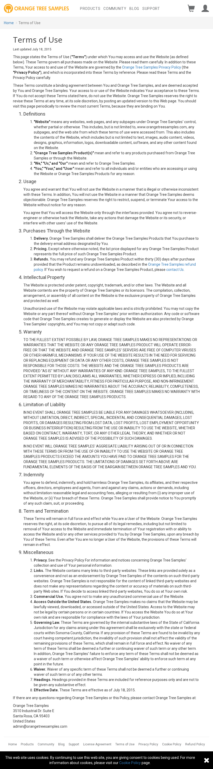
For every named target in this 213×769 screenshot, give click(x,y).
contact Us (175, 270)
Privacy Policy (148, 744)
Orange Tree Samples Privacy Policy (151, 67)
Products (90, 8)
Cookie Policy (171, 744)
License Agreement (97, 744)
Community (114, 8)
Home (9, 23)
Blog (134, 8)
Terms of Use (125, 744)
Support (151, 8)
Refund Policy (195, 744)
